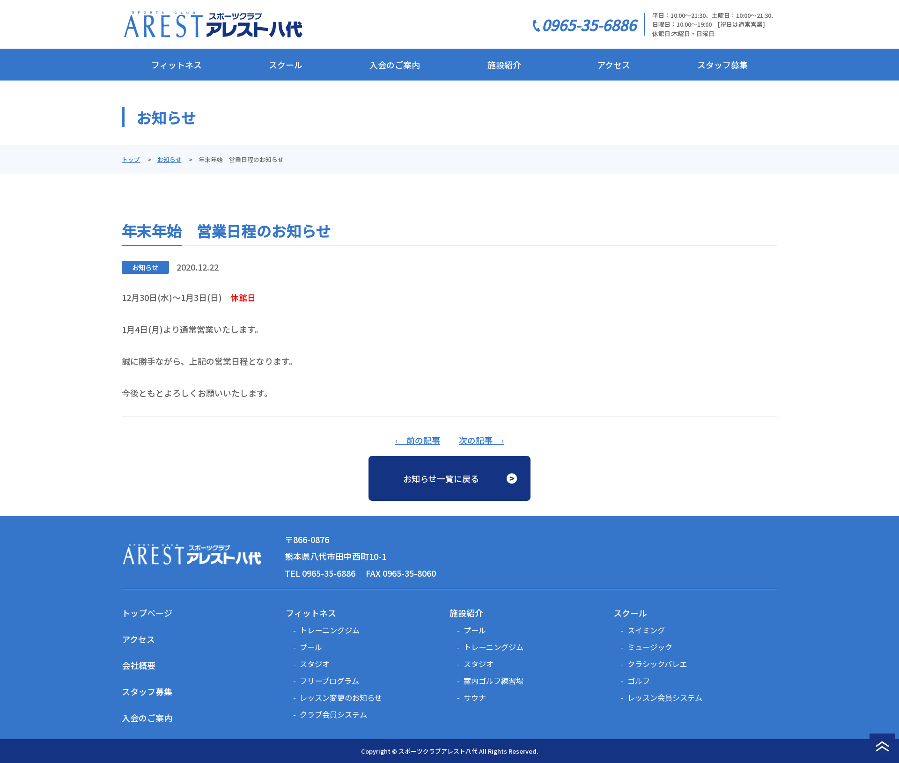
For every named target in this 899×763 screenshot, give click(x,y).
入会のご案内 (394, 65)
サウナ (475, 697)
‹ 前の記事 (417, 440)
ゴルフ (638, 680)
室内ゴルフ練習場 (493, 680)
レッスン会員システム (664, 697)
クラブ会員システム (333, 714)
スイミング (646, 630)
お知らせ (169, 159)
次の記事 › (481, 440)
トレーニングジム (330, 630)
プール (311, 647)
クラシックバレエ (657, 663)
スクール (285, 65)
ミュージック (649, 647)
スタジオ (315, 663)
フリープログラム (329, 680)
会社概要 (138, 665)
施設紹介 (504, 65)
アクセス (613, 65)
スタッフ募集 (722, 65)
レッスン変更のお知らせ (341, 697)
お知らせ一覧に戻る (441, 478)
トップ (131, 159)
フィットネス (176, 65)
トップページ (147, 613)
